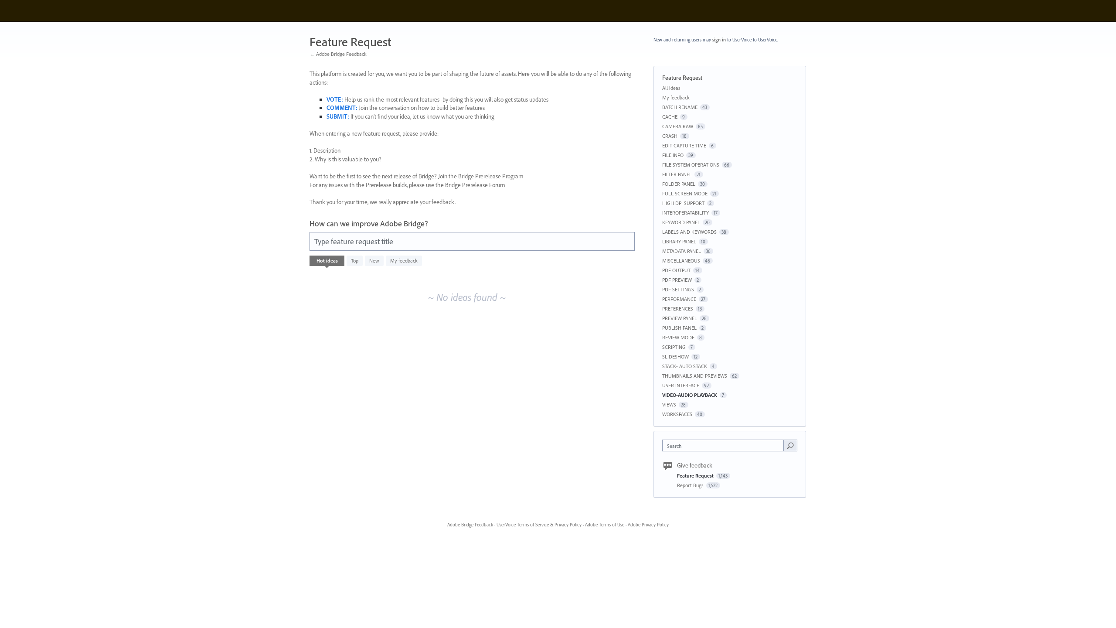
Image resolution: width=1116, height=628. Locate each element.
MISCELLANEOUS (681, 260)
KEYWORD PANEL (681, 222)
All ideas (671, 88)
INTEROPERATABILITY (685, 212)
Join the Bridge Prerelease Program (481, 176)
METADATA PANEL (681, 251)
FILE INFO (673, 155)
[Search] (790, 445)
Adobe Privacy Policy (648, 525)
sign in (719, 40)
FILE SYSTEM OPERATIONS (690, 164)
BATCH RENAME (680, 107)
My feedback (404, 260)
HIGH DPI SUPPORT (683, 203)
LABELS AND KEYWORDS (689, 232)
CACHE (669, 116)
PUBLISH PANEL (679, 327)
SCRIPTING (674, 347)
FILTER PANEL (677, 174)
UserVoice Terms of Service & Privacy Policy (539, 525)
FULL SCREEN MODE (685, 193)
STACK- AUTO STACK (684, 366)
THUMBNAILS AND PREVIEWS (694, 375)
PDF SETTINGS (678, 289)
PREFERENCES (677, 308)
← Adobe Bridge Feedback (338, 54)
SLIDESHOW (675, 356)
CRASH (669, 136)
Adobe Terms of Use (604, 525)
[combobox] (725, 445)
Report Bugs (691, 485)
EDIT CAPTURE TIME (684, 145)
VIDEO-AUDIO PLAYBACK (689, 395)
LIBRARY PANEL (679, 241)
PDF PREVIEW (677, 279)
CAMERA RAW (677, 126)
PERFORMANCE (679, 299)
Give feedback (694, 465)
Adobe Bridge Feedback (470, 525)
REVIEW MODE (678, 337)
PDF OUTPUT (676, 270)
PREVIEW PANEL (679, 318)
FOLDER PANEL (678, 184)
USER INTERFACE (680, 385)
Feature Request (696, 475)
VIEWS (669, 404)
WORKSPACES (677, 414)
